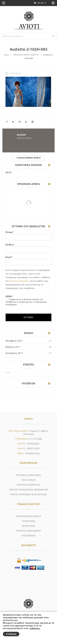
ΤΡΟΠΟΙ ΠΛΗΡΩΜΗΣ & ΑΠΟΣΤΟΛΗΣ (28, 494)
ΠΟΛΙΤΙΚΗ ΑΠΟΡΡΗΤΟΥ (28, 484)
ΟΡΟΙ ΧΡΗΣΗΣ (28, 479)
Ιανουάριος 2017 (14, 353)
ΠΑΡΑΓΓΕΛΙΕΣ (28, 521)
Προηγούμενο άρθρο (29, 158)
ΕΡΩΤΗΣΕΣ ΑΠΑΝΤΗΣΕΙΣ (28, 475)
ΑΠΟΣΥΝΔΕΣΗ (28, 535)
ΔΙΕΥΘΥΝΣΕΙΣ (28, 525)
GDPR (9, 296)
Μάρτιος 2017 (12, 346)
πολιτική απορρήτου (19, 281)
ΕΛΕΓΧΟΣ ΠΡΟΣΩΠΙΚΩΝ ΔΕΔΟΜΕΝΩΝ (28, 489)
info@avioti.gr (32, 453)
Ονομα (9, 232)
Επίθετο (9, 244)
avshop (21, 134)
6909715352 (33, 448)
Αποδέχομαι (11, 634)
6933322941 (33, 443)
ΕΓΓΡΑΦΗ (28, 317)
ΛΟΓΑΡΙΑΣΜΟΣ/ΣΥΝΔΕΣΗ (28, 516)
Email (9, 257)
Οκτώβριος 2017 (14, 340)
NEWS (8, 172)
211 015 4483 (35, 438)
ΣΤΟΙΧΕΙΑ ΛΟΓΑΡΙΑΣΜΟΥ (28, 530)
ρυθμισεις (35, 628)
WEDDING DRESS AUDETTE (26, 54)
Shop (6, 54)
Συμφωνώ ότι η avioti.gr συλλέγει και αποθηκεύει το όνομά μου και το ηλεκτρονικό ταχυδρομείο (26, 302)
